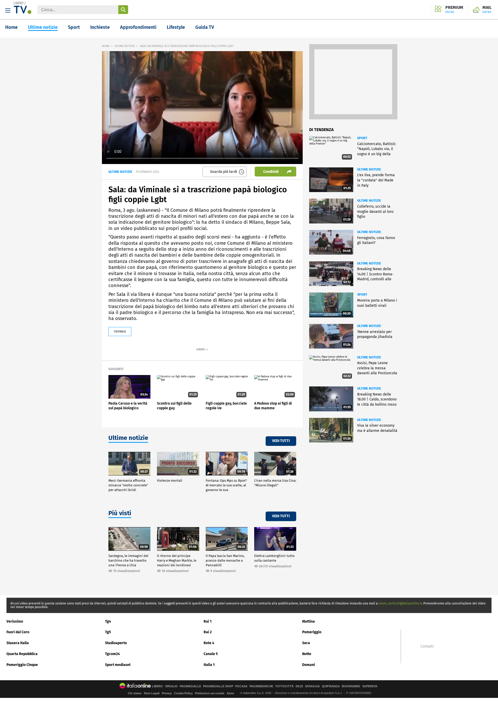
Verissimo (14, 621)
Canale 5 (211, 654)
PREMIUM (454, 9)
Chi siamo (135, 693)
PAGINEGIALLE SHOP (218, 686)
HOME (106, 46)
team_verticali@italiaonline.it (400, 603)
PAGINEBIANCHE (261, 686)
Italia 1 (209, 665)
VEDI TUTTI (281, 441)
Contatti (427, 646)
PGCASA (241, 686)
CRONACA (120, 331)
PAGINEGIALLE (190, 686)
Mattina (308, 621)
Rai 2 (208, 632)
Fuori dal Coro (17, 632)
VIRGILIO (171, 686)
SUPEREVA (369, 686)
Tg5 (108, 632)
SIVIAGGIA (312, 686)
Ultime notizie (43, 27)
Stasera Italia (17, 643)
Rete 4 (209, 643)
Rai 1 (208, 621)
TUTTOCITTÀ (284, 686)
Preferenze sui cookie (209, 693)
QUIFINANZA (331, 686)
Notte (306, 654)
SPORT (362, 138)
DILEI (299, 686)
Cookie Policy (183, 693)
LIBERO (18, 3)
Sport (74, 27)
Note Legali (152, 693)
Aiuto (230, 693)
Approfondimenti (138, 27)
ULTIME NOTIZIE (125, 46)
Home (11, 27)
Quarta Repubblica (22, 654)
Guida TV (204, 27)
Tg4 (108, 621)
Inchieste (100, 27)
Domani (308, 665)
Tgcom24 (112, 654)
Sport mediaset (117, 665)
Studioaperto (116, 643)
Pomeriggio (311, 632)
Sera (306, 643)
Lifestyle (176, 27)
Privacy (167, 693)
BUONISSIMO (351, 686)
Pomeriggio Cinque (22, 665)
